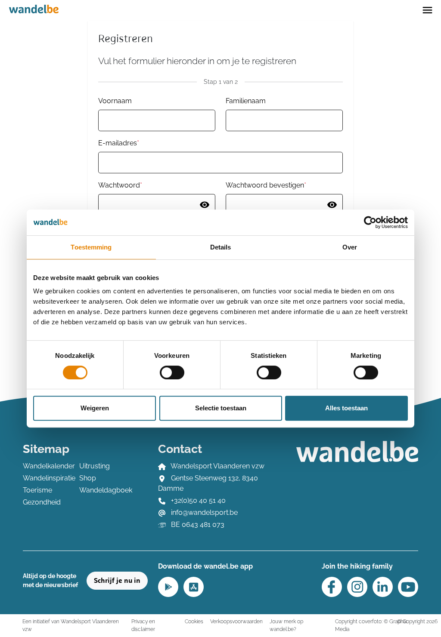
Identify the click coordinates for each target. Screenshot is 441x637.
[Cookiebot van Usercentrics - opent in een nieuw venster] (370, 222)
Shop (87, 478)
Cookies (194, 621)
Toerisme (37, 490)
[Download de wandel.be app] (168, 586)
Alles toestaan (346, 408)
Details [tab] (220, 247)
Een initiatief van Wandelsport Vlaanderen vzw (70, 625)
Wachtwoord (120, 185)
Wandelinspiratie (46, 478)
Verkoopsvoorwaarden (236, 621)
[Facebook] (332, 587)
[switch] (172, 372)
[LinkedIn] (383, 587)
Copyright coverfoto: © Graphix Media (371, 625)
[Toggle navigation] (427, 9)
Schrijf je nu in (117, 580)
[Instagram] (357, 587)
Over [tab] (349, 247)
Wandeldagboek (102, 490)
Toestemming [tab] (91, 247)
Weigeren (95, 408)
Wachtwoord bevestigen (266, 185)
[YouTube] (408, 587)
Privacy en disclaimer (143, 625)
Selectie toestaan (220, 408)
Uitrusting (94, 466)
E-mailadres (118, 143)
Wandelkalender (46, 466)
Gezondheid (42, 502)
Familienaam (246, 101)
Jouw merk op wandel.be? (286, 625)
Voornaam (115, 101)
